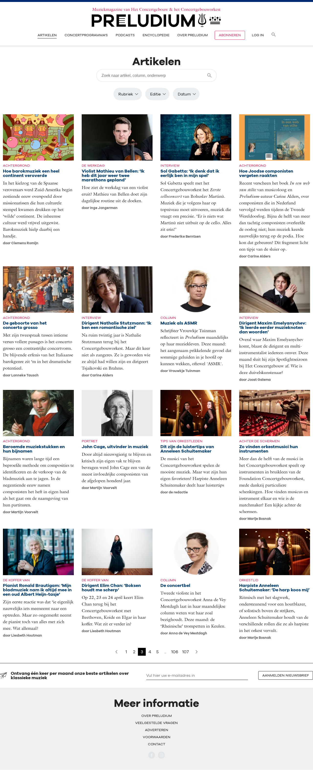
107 (185, 651)
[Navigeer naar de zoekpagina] (273, 35)
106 (174, 651)
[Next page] (197, 652)
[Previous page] (116, 652)
